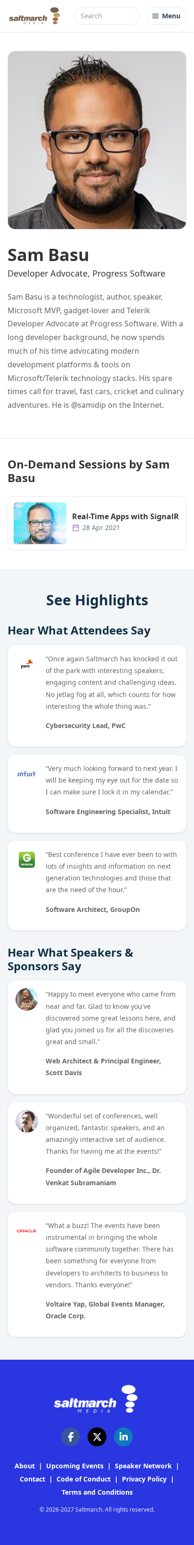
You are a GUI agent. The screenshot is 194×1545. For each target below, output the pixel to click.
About (25, 1465)
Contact (32, 1478)
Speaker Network (143, 1465)
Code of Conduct (84, 1478)
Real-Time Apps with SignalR (125, 516)
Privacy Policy (144, 1478)
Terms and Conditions (97, 1492)
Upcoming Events (75, 1465)
